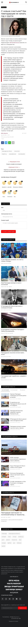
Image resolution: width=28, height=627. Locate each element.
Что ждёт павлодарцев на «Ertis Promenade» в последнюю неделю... (18, 483)
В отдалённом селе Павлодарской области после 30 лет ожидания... (18, 404)
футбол (9, 543)
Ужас (4, 196)
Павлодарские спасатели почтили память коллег (12, 353)
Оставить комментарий (8, 231)
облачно (19, 543)
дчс (14, 543)
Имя (2, 207)
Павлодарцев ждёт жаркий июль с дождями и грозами (13, 376)
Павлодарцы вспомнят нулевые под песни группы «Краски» (18, 427)
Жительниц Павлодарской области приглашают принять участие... (17, 475)
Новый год (4, 154)
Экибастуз (20, 536)
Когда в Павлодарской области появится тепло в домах (17, 466)
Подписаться (22, 608)
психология (16, 151)
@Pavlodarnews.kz (15, 42)
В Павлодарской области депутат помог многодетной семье (18, 419)
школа (3, 546)
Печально (9, 196)
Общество (4, 7)
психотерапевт (21, 154)
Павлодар (4, 533)
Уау (15, 196)
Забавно (20, 187)
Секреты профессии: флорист (14, 164)
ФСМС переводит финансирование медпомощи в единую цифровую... (18, 459)
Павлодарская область (7, 151)
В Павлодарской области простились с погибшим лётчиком (12, 307)
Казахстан (14, 539)
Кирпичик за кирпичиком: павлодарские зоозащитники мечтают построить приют (14, 170)
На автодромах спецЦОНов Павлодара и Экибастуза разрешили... (12, 330)
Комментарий (5, 220)
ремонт (8, 539)
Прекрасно (15, 187)
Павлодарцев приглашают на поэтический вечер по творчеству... (13, 513)
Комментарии (5, 204)
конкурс (4, 543)
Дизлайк (9, 187)
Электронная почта (6, 214)
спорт (9, 536)
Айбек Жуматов (4, 133)
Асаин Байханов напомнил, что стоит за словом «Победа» (12, 260)
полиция (4, 536)
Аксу (20, 539)
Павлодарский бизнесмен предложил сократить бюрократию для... (16, 412)
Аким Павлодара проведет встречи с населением (11, 283)
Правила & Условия (13, 621)
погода (14, 536)
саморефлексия (12, 154)
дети (3, 539)
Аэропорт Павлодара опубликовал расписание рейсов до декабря (18, 395)
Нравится (4, 187)
